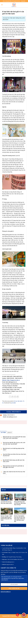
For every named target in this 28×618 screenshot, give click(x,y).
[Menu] (2, 4)
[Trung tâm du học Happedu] (14, 4)
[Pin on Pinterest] (18, 397)
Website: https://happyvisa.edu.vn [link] (11, 380)
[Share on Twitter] (12, 397)
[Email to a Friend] (15, 397)
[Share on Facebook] (10, 397)
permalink (13, 402)
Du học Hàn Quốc (18, 401)
